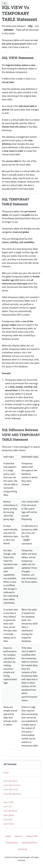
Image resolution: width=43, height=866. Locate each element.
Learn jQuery (9, 815)
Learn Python (9, 824)
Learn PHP (8, 819)
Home (6, 772)
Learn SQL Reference (12, 794)
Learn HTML (8, 802)
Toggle (5, 4)
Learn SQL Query (10, 781)
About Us (18, 836)
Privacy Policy (12, 842)
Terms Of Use (31, 836)
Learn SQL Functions (12, 785)
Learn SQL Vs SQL (11, 789)
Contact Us (22, 849)
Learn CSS (8, 806)
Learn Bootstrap (10, 811)
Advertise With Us (29, 842)
